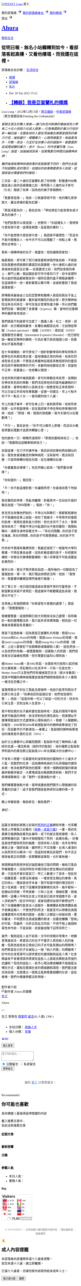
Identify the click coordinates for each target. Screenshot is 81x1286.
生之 (5, 996)
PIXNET (17, 1229)
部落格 (13, 82)
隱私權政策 (67, 1229)
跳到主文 (8, 38)
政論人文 (31, 1027)
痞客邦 (22, 1016)
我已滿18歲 (9, 1278)
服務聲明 (40, 1233)
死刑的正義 (45, 825)
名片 (12, 86)
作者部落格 (63, 111)
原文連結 (47, 111)
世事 (28, 1031)
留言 (31, 1016)
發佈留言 (8, 1068)
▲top (5, 1038)
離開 (21, 1278)
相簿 (12, 77)
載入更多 (8, 1045)
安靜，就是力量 (45, 829)
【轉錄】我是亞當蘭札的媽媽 (38, 102)
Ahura (10, 27)
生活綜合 (32, 70)
